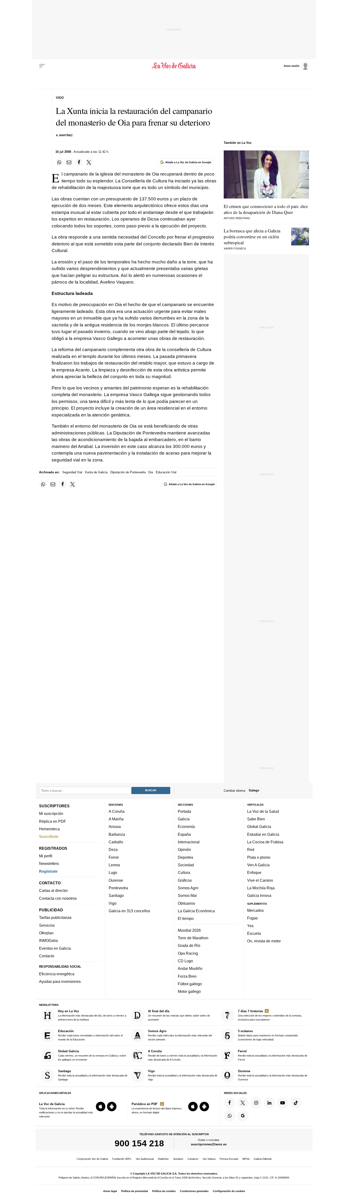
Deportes (185, 857)
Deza (113, 850)
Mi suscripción (51, 814)
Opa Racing (188, 953)
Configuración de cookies (229, 1191)
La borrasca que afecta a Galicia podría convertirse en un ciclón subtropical (252, 236)
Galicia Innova (259, 896)
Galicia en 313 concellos (129, 911)
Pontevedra (118, 888)
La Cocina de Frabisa (265, 842)
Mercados (255, 910)
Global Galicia (259, 827)
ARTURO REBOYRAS (237, 218)
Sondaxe (178, 1158)
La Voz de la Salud (263, 811)
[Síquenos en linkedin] (269, 1102)
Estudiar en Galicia (263, 834)
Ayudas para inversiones (60, 982)
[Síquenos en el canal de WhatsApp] (229, 1116)
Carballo (116, 842)
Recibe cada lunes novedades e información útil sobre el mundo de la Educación (90, 1035)
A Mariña (116, 819)
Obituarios (186, 903)
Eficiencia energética (56, 974)
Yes (250, 926)
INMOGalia (48, 941)
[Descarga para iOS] (100, 1106)
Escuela (254, 933)
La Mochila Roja (261, 888)
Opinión (184, 850)
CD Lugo (185, 961)
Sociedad (186, 865)
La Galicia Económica (196, 911)
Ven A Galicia (258, 865)
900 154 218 (139, 1143)
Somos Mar (187, 896)
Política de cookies (164, 1191)
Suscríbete (48, 837)
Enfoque (254, 873)
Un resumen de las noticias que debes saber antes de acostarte (179, 1015)
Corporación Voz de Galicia (92, 1158)
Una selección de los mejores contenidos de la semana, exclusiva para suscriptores (270, 1015)
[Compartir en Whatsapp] (59, 162)
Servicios (47, 925)
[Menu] (42, 66)
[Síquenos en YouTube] (282, 1102)
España (184, 834)
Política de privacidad (134, 1191)
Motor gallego (189, 991)
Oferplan (46, 933)
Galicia (184, 819)
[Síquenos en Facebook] (229, 1102)
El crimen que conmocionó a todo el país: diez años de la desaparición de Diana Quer (266, 209)
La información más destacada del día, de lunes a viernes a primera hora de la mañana (92, 1015)
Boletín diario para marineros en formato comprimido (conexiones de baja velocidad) (268, 1035)
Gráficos (185, 880)
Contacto (46, 956)
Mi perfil (45, 856)
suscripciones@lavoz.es (209, 1144)
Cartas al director (53, 891)
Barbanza (117, 834)
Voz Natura (209, 1158)
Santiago (116, 896)
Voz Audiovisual (145, 1158)
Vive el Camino (260, 880)
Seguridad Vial (72, 472)
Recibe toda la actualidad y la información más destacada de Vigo (182, 1075)
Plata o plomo (258, 857)
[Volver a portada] (174, 66)
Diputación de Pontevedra (128, 472)
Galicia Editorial (262, 1158)
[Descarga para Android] (111, 1106)
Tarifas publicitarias (55, 918)
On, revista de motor (264, 941)
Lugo (113, 873)
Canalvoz (192, 1158)
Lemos (114, 865)
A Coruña (117, 811)
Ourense (116, 880)
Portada (184, 811)
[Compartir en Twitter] (89, 162)
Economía (186, 827)
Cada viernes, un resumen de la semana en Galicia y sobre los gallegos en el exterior (92, 1055)
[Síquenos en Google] (243, 1116)
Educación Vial (166, 472)
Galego (254, 790)
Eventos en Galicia (55, 948)
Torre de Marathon (193, 938)
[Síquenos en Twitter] (243, 1102)
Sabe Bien (256, 819)
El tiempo (186, 919)
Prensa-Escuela (229, 1158)
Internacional (189, 842)
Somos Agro (188, 888)
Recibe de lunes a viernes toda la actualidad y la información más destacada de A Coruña (182, 1055)
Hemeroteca (49, 829)
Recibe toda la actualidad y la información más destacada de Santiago (92, 1075)
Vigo (112, 903)
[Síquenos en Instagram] (256, 1102)
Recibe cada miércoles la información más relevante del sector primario (180, 1035)
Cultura (184, 873)
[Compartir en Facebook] (79, 162)
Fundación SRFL (122, 1158)
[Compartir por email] (69, 162)
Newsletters (49, 864)
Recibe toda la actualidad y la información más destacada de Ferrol (272, 1055)
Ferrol (114, 857)
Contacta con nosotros (58, 898)
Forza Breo (187, 976)
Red (250, 850)
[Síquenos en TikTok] (296, 1102)
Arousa (115, 827)
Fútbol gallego (190, 984)
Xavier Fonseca (235, 248)
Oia (150, 472)
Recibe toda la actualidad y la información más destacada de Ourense (272, 1075)
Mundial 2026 (189, 930)
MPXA (246, 1158)
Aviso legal (110, 1191)
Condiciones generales (194, 1191)
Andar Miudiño (190, 969)
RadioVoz (163, 1158)
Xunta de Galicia (96, 472)
